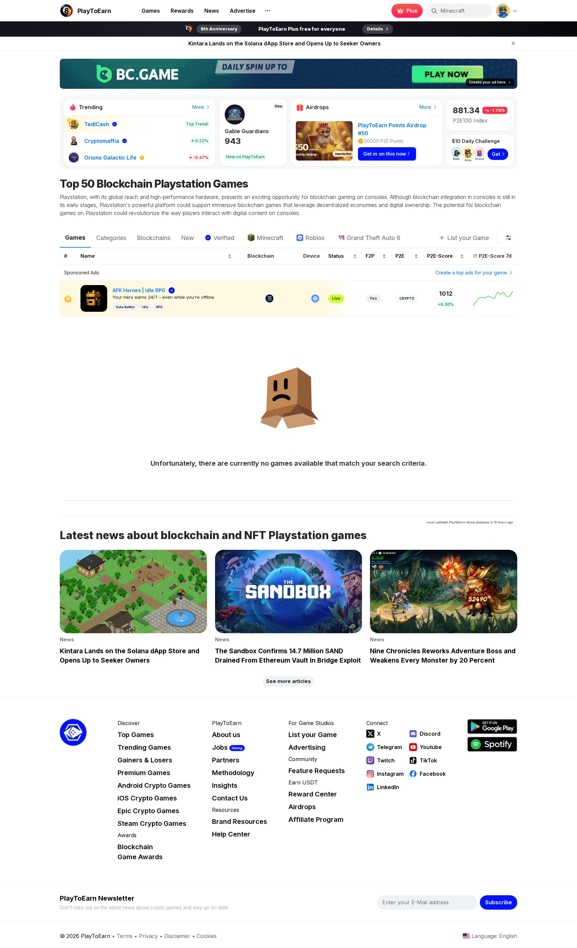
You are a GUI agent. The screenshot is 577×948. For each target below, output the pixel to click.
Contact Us (230, 798)
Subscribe (498, 902)
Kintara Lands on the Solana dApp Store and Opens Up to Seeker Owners (284, 43)
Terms (125, 936)
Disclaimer (177, 936)
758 (232, 141)
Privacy (148, 936)
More (198, 107)
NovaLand (238, 131)
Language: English (494, 936)
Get (496, 154)
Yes (373, 298)
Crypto (406, 298)
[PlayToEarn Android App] (492, 726)
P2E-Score (440, 256)
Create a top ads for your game (471, 272)
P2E (399, 256)
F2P (370, 256)
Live (336, 298)
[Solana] (269, 298)
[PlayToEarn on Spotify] (492, 744)
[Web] (315, 298)
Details (375, 28)
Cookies (207, 936)
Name (87, 256)
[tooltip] (508, 238)
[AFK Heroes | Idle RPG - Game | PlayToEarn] (93, 298)
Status (336, 256)
